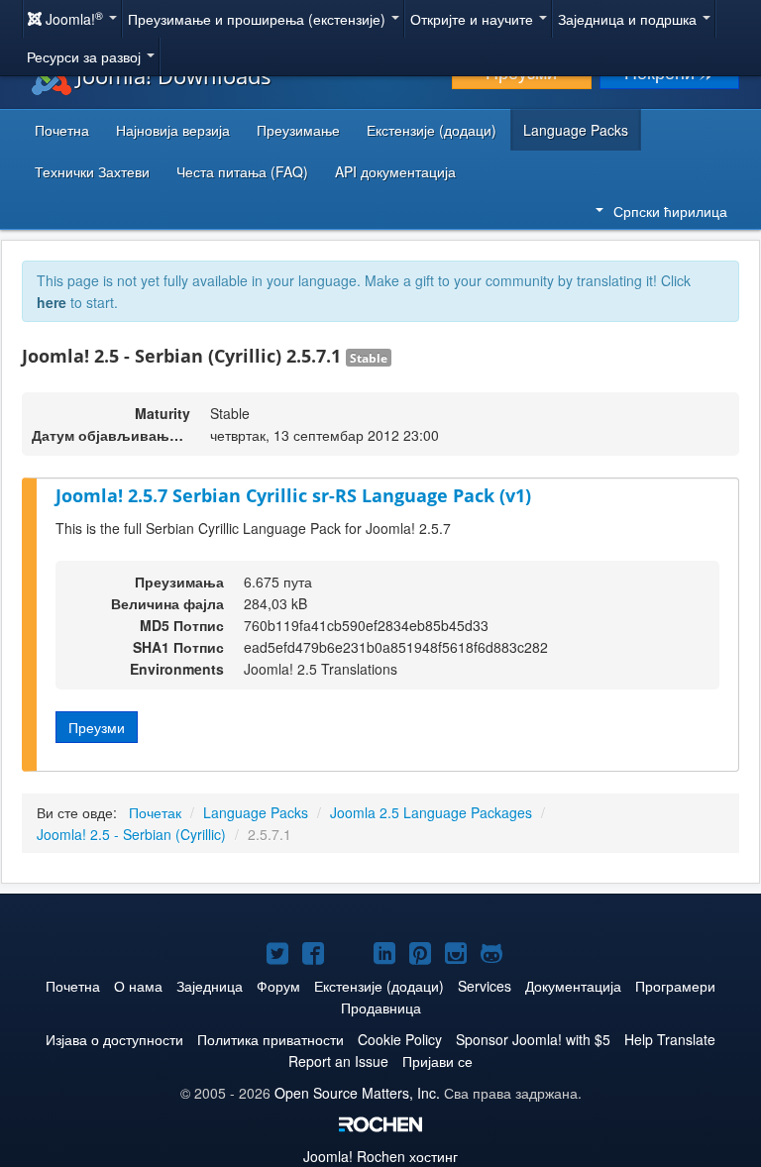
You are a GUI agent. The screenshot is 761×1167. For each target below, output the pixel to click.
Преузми (96, 727)
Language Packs (575, 130)
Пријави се (437, 1061)
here (51, 302)
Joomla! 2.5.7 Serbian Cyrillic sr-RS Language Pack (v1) (293, 495)
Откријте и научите (473, 19)
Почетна (62, 130)
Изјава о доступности (114, 1039)
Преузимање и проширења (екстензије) (258, 19)
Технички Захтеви (92, 171)
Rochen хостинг (380, 1156)
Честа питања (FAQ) (242, 171)
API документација (395, 171)
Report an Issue (338, 1061)
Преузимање (298, 130)
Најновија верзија (173, 130)
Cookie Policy (400, 1039)
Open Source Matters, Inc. (357, 1093)
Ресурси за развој (86, 56)
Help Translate (669, 1039)
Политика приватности (270, 1039)
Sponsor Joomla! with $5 (533, 1039)
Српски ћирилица (670, 211)
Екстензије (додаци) (431, 130)
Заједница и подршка (629, 19)
